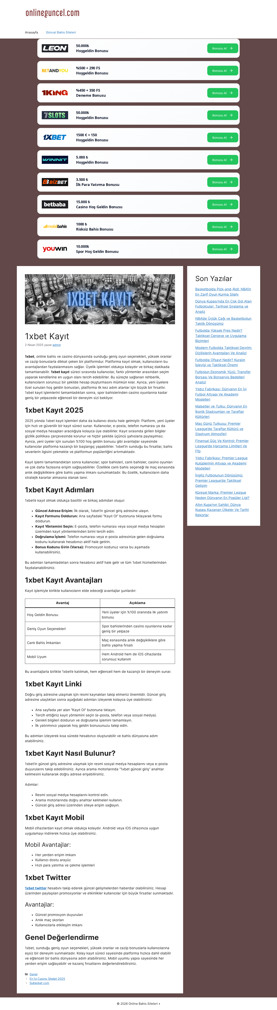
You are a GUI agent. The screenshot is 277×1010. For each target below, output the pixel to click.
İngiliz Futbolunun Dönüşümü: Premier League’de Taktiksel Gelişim (219, 480)
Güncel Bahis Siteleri (61, 32)
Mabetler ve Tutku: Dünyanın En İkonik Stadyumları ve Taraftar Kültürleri (221, 411)
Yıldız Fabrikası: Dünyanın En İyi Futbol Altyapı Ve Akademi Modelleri (221, 394)
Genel (33, 974)
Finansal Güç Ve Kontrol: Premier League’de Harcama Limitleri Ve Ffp (222, 446)
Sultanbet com (39, 983)
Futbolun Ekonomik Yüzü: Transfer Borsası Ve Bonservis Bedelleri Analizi (223, 377)
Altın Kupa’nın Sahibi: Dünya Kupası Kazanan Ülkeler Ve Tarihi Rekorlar (222, 510)
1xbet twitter (36, 888)
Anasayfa (31, 32)
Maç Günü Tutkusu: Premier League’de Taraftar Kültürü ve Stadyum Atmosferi (219, 429)
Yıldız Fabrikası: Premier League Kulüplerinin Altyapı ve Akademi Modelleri (221, 463)
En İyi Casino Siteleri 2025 (47, 978)
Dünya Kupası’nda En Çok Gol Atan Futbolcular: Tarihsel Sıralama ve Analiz (223, 306)
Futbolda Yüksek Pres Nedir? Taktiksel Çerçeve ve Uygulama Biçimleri (220, 335)
